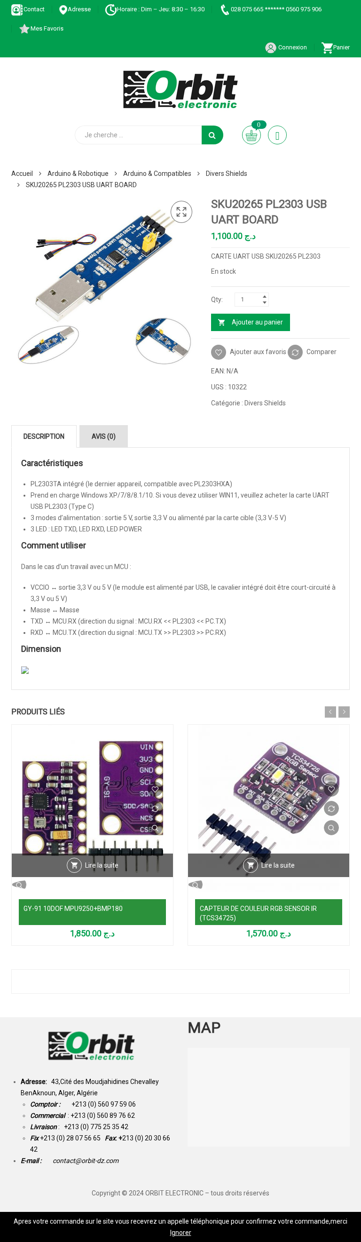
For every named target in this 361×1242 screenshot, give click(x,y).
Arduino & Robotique (78, 173)
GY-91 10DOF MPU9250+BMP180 (73, 908)
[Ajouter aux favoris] (155, 789)
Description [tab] (44, 436)
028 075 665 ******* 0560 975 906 (276, 9)
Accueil (22, 173)
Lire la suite (101, 865)
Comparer (321, 352)
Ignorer (180, 1232)
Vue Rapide (155, 827)
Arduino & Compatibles (157, 173)
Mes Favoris (47, 28)
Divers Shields (226, 173)
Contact (34, 9)
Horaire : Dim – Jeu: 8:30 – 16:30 (160, 9)
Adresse (79, 9)
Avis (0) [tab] (104, 436)
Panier (341, 47)
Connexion (292, 47)
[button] (181, 212)
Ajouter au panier (257, 322)
